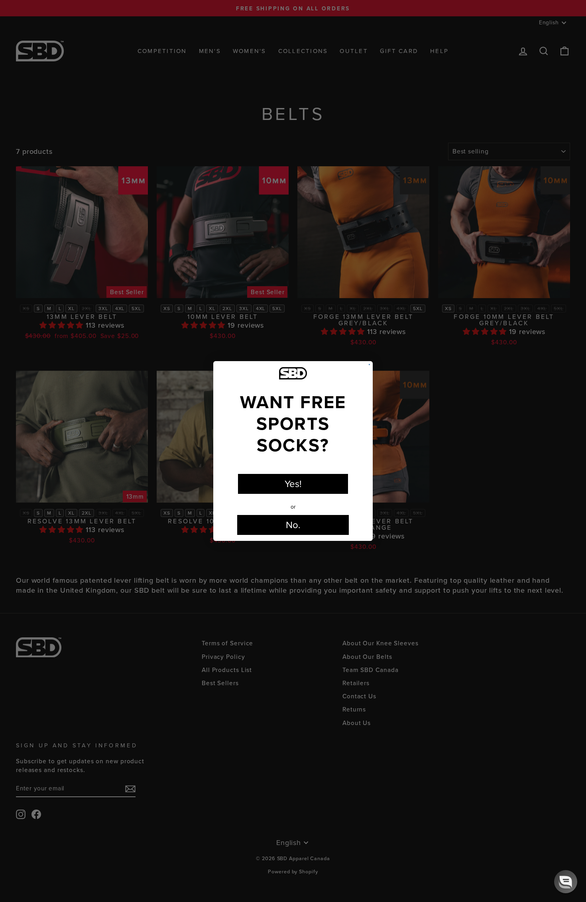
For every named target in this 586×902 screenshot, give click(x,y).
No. (293, 525)
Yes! (293, 484)
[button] (565, 881)
